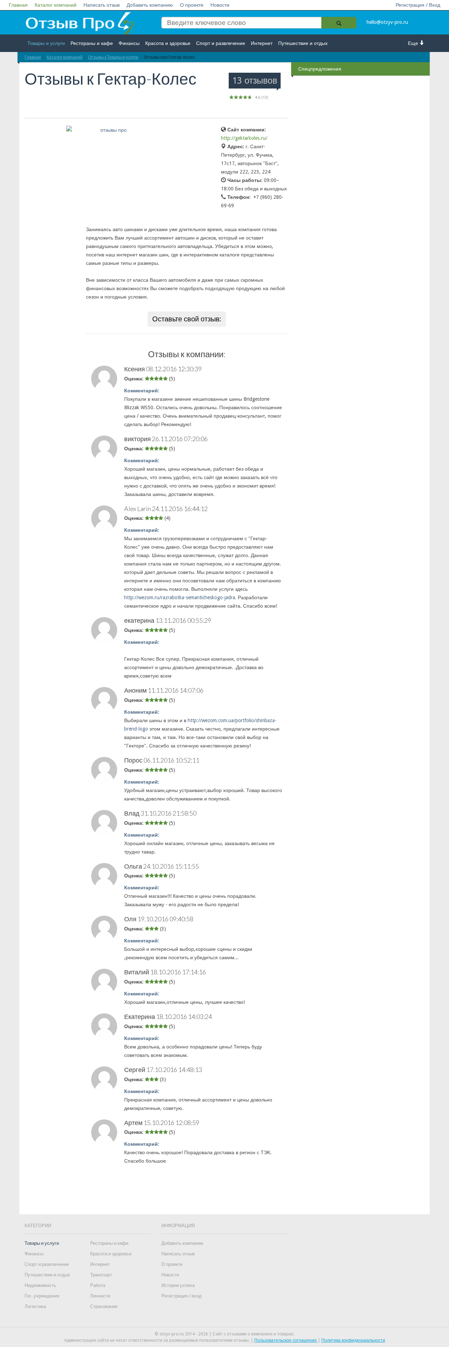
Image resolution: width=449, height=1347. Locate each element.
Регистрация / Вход (418, 5)
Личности (100, 1296)
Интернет (262, 43)
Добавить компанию (150, 5)
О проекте (191, 5)
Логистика (35, 1306)
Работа (97, 1285)
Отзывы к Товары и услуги (113, 57)
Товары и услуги (46, 43)
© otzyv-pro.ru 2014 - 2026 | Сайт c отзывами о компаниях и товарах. (224, 1334)
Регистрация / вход (181, 1296)
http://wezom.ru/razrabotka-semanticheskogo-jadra (179, 597)
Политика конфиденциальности (353, 1340)
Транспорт (101, 1274)
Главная (18, 5)
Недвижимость (40, 1285)
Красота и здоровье (167, 43)
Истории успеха (178, 1285)
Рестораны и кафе (92, 43)
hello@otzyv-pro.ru (387, 22)
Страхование (104, 1306)
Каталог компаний (55, 5)
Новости (219, 5)
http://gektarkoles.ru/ (244, 138)
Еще (414, 43)
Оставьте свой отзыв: (186, 319)
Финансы (129, 43)
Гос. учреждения (42, 1296)
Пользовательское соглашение (286, 1340)
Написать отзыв (101, 5)
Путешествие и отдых (303, 43)
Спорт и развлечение (220, 43)
